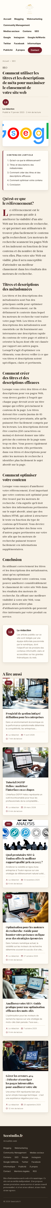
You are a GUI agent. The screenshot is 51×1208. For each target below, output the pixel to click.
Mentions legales (21, 1171)
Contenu (27, 31)
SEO (37, 31)
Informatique (34, 43)
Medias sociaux (11, 31)
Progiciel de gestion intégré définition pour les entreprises (25, 715)
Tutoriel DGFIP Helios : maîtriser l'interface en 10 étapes (20, 785)
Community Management (16, 25)
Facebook (19, 43)
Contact (35, 50)
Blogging (19, 19)
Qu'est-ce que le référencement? (25, 160)
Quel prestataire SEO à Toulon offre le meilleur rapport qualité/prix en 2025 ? (24, 858)
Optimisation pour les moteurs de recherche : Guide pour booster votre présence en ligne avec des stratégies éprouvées (25, 932)
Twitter (7, 43)
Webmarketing (34, 19)
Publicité (8, 50)
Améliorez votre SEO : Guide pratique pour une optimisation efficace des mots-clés (25, 1006)
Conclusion (15, 184)
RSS (35, 1171)
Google (7, 37)
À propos (20, 50)
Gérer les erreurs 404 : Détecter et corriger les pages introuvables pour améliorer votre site (21, 1081)
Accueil (7, 19)
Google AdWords (36, 37)
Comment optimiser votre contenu (26, 180)
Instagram (19, 37)
